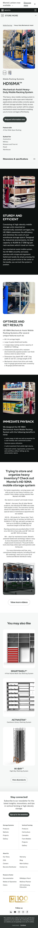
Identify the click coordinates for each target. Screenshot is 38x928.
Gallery (5, 839)
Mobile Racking (7, 25)
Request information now (15, 119)
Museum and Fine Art (10, 144)
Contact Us (23, 867)
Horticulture (26, 832)
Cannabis (25, 835)
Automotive (7, 139)
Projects (6, 835)
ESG (4, 860)
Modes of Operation (10, 882)
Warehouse (7, 149)
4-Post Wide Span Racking (12, 130)
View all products (19, 780)
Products (6, 829)
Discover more (27, 4)
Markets (6, 832)
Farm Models (26, 839)
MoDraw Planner (25, 882)
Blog (21, 860)
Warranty (23, 857)
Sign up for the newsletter (19, 814)
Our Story (6, 857)
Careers (5, 863)
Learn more (15, 925)
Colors (5, 885)
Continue (23, 925)
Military (5, 142)
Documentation (8, 878)
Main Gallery (24, 863)
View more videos (19, 602)
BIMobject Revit (25, 878)
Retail (5, 147)
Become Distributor (9, 867)
